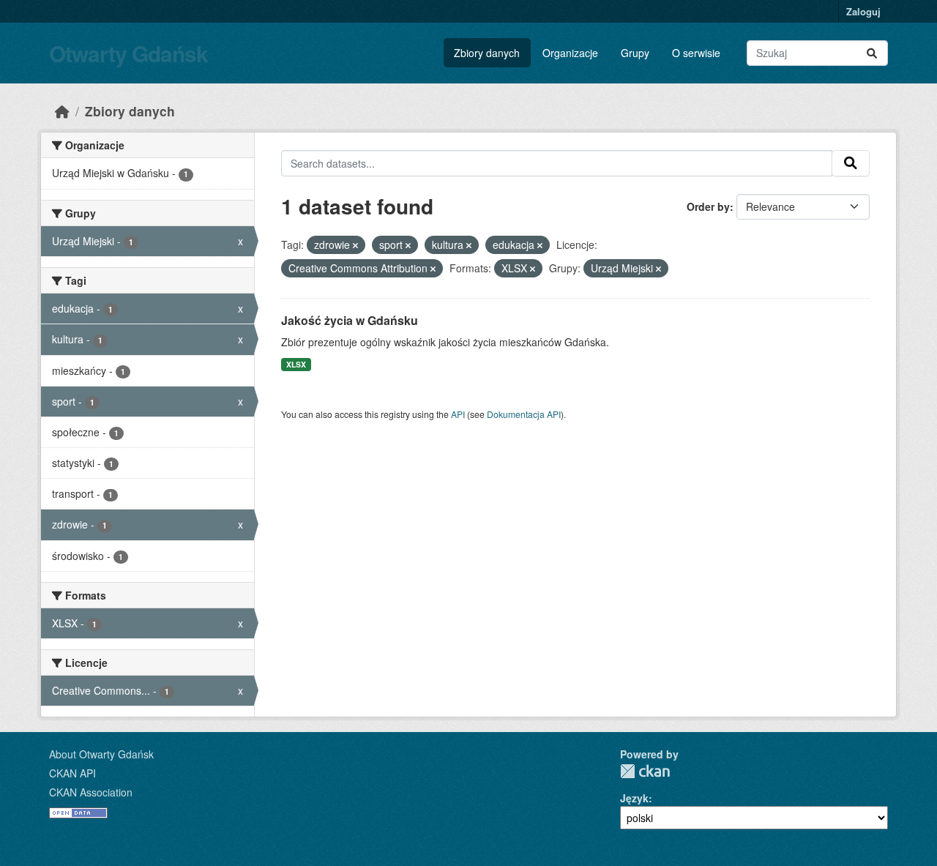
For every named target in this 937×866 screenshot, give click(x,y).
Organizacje (570, 52)
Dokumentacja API (524, 414)
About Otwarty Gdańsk (101, 754)
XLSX (296, 364)
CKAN (645, 771)
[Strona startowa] (62, 111)
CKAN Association (90, 792)
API (458, 414)
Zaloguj (863, 11)
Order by (708, 206)
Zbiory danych (487, 52)
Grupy (635, 52)
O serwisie (696, 52)
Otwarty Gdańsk (128, 53)
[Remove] (355, 245)
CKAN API (72, 773)
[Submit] (871, 53)
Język (634, 798)
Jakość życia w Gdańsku (349, 320)
